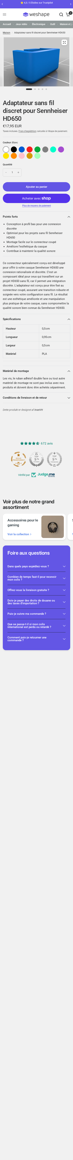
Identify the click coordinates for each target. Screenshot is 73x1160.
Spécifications (12, 319)
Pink (22, 156)
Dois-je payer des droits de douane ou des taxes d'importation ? (31, 602)
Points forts (10, 216)
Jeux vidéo (21, 24)
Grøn (37, 149)
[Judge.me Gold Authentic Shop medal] (36, 459)
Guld (30, 156)
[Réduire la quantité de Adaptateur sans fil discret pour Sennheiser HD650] (6, 172)
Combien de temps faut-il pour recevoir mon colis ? (31, 578)
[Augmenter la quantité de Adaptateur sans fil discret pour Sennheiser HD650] (18, 172)
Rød (30, 149)
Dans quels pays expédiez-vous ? (28, 566)
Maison (6, 32)
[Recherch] (61, 14)
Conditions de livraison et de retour (25, 397)
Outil (52, 24)
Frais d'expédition (27, 131)
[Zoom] (64, 42)
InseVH (38, 409)
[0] (67, 14)
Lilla (61, 149)
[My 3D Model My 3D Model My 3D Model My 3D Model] (36, 64)
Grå (45, 149)
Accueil (7, 24)
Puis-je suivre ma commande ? (26, 613)
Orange (14, 156)
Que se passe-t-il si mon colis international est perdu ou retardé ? (29, 626)
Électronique (38, 24)
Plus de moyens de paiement (36, 206)
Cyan (53, 149)
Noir (14, 149)
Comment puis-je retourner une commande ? (26, 639)
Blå (22, 149)
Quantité (7, 164)
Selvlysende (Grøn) (37, 156)
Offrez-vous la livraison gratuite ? (28, 590)
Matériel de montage (16, 371)
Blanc (6, 149)
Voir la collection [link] (18, 534)
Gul (6, 156)
